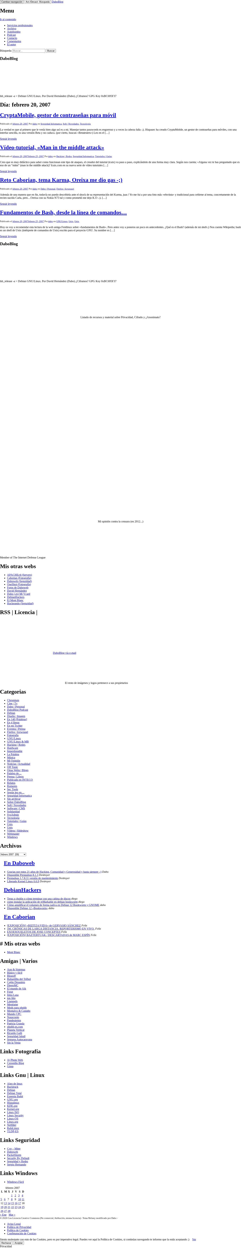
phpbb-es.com (15, 1026)
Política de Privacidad (19, 1227)
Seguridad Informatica (51, 123)
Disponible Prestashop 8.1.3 (22, 874)
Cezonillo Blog (15, 1063)
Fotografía (13, 735)
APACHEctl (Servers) (19, 574)
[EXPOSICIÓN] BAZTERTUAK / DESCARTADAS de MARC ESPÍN (48, 935)
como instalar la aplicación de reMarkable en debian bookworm (42, 901)
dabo (34, 123)
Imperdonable (14, 751)
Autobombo (13, 31)
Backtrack (12, 1086)
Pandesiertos (14, 1020)
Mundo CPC (14, 1014)
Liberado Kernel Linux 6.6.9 (23, 881)
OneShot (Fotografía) (19, 584)
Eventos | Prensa (16, 728)
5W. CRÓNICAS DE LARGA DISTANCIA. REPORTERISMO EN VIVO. (51, 928)
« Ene (3, 1214)
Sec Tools (12, 789)
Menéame (12, 1004)
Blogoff (11, 975)
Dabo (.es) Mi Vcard (18, 593)
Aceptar (19, 1243)
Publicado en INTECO (20, 779)
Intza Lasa (13, 994)
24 (19, 1207)
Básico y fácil (14, 972)
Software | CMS (16, 808)
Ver (194, 1239)
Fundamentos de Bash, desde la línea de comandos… (63, 212)
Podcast (11, 34)
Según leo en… (15, 792)
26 (2, 1210)
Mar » (12, 1214)
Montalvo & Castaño (18, 1010)
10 (19, 1199)
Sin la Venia (13, 1042)
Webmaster (13, 833)
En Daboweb (19, 863)
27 (5, 1210)
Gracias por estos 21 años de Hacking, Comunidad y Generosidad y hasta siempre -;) (54, 871)
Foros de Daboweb (17, 587)
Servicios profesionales (20, 25)
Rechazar (6, 1243)
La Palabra (13, 754)
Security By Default (18, 1158)
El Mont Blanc (15, 600)
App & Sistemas (16, 969)
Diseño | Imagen (16, 716)
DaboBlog (57, 1)
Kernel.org (13, 1109)
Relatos (11, 782)
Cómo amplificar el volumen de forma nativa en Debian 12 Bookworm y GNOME (53, 904)
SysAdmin (13, 814)
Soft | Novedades (71, 123)
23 (16, 1207)
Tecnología (85, 123)
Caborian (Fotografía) (19, 577)
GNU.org (12, 1099)
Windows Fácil (15, 1181)
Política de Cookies (18, 1230)
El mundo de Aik (16, 988)
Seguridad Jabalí (16, 1036)
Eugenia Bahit (15, 1096)
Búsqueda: (6, 50)
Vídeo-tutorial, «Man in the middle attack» (52, 147)
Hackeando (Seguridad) (20, 603)
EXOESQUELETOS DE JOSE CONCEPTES (34, 931)
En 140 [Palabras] (17, 719)
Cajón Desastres (16, 982)
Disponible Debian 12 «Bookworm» (27, 908)
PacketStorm (14, 1154)
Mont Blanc (13, 952)
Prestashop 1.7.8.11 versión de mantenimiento (32, 878)
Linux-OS (12, 1118)
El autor (11, 44)
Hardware (12, 747)
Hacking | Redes (64, 156)
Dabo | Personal (48, 188)
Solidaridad (13, 811)
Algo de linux (14, 1083)
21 (9, 1207)
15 (12, 1203)
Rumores (12, 786)
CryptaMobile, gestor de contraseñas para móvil (58, 115)
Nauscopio (13, 1017)
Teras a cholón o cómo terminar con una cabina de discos (39, 898)
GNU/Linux (62, 221)
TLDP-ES (13, 1131)
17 (19, 1203)
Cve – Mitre (13, 1148)
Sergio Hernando (16, 1164)
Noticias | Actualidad (18, 763)
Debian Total (14, 1093)
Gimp (10, 1066)
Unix (71, 221)
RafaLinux (13, 1128)
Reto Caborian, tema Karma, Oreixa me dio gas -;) (61, 180)
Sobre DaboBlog (16, 801)
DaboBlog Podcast (17, 709)
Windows (12, 836)
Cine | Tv (12, 703)
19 (2, 1207)
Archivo (11, 28)
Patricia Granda (15, 1023)
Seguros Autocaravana (19, 1039)
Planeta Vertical (15, 1029)
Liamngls (12, 1001)
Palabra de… (14, 773)
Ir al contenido (8, 19)
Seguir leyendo (8, 138)
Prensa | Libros (15, 776)
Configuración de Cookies (21, 1233)
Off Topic (12, 767)
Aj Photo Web (15, 1059)
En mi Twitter (14, 725)
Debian (11, 712)
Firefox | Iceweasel (65, 188)
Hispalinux (13, 1102)
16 (16, 1203)
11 (23, 1199)
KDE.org (12, 1105)
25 (23, 1207)
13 (5, 1203)
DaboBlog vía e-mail (64, 652)
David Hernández (17, 590)
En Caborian (19, 917)
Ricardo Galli (14, 1033)
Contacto (12, 38)
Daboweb (12, 1151)
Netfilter (11, 1124)
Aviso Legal (14, 1223)
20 (5, 1207)
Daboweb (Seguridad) (19, 581)
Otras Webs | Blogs (17, 770)
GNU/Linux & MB (18, 741)
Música (11, 757)
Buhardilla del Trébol (19, 979)
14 (9, 1203)
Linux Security (15, 1115)
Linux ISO (13, 1112)
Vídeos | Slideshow (18, 830)
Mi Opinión (13, 760)
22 (12, 1207)
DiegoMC (12, 985)
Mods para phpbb (17, 1007)
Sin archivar (13, 798)
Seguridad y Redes (17, 1161)
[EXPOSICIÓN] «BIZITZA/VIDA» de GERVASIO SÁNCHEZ (44, 925)
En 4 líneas (13, 722)
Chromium (13, 700)
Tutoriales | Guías (103, 156)
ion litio (11, 998)
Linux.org (12, 1121)
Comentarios (14, 41)
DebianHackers (15, 597)
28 (9, 1210)
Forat (10, 991)
